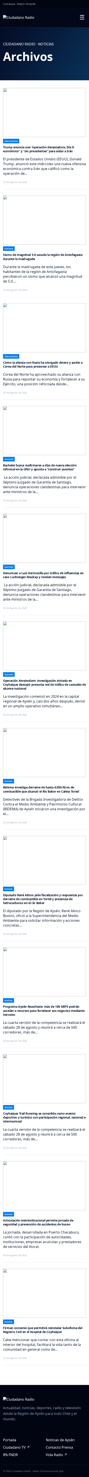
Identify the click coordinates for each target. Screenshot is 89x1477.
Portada (9, 1440)
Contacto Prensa (59, 1447)
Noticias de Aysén (60, 1440)
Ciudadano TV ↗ (16, 1447)
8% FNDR (10, 1454)
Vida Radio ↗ (56, 1454)
